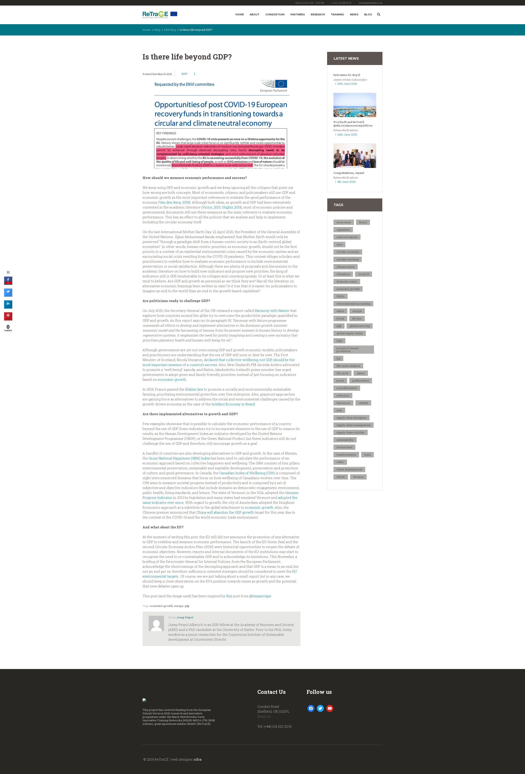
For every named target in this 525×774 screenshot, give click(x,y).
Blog (368, 14)
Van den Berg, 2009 (174, 202)
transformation (346, 454)
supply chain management (354, 425)
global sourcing (360, 326)
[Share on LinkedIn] (8, 307)
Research (318, 14)
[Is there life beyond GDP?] (221, 124)
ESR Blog (170, 30)
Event (340, 318)
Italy (339, 341)
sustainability (345, 440)
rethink (363, 403)
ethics (340, 311)
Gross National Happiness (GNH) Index (179, 458)
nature (361, 373)
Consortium (274, 14)
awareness (344, 222)
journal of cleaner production (348, 349)
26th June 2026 (347, 83)
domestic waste (347, 281)
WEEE (341, 477)
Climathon (343, 274)
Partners (297, 14)
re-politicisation (347, 388)
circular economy (348, 252)
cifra (198, 759)
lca (338, 358)
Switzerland (344, 447)
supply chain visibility (351, 432)
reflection (343, 395)
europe (178, 606)
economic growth (172, 379)
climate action (346, 267)
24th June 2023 (347, 134)
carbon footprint (347, 237)
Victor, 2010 (211, 207)
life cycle (342, 373)
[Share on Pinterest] (8, 319)
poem (340, 380)
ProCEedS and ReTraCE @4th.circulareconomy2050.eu (352, 123)
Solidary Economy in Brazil (233, 404)
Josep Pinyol (184, 617)
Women (358, 477)
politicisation (360, 380)
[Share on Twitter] (8, 295)
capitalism (343, 229)
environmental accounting (353, 303)
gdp (187, 606)
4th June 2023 (346, 182)
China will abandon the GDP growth (225, 512)
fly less (357, 318)
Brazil (363, 222)
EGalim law (194, 389)
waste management (349, 469)
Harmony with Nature (272, 310)
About (254, 14)
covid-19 (363, 274)
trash (367, 454)
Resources (343, 403)
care (339, 244)
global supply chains (350, 333)
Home (239, 14)
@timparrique (260, 596)
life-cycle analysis (348, 366)
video (340, 462)
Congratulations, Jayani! (348, 173)
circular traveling (348, 259)
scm (339, 410)
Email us (264, 716)
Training (337, 14)
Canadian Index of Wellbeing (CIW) (247, 473)
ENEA (341, 296)
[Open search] (378, 14)
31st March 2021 (162, 74)
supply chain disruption (351, 417)
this (229, 596)
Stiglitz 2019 (231, 207)
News (354, 14)
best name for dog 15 (346, 75)
